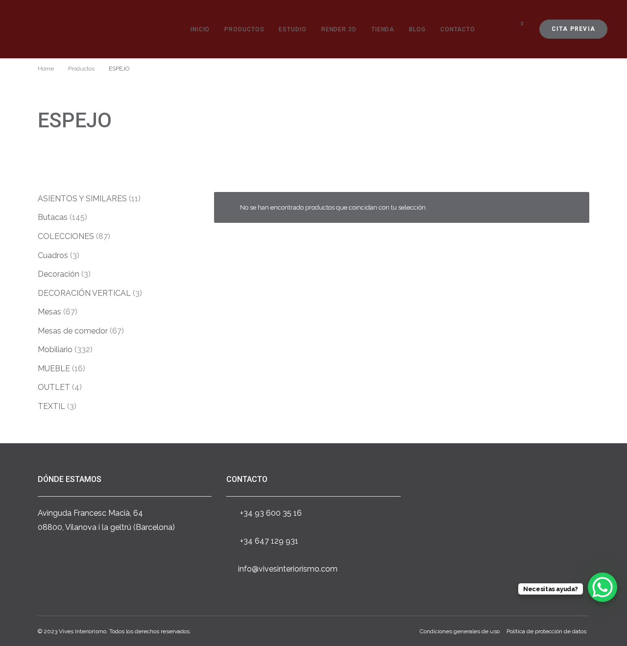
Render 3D (339, 29)
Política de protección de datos (546, 631)
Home (46, 68)
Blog (417, 29)
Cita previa (573, 28)
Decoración (58, 274)
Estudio (292, 29)
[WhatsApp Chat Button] (602, 587)
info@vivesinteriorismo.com (288, 569)
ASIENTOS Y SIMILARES (82, 198)
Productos (244, 29)
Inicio (200, 29)
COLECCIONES (66, 236)
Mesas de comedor (73, 330)
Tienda (382, 29)
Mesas (49, 311)
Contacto (457, 29)
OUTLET (54, 387)
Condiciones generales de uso (460, 631)
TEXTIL (51, 406)
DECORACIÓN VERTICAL (84, 293)
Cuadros (53, 255)
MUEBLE (54, 368)
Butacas (53, 217)
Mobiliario (55, 349)
